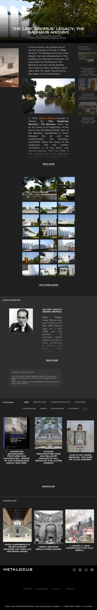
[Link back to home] (18, 569)
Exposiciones (57, 408)
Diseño (43, 408)
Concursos (80, 402)
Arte (26, 402)
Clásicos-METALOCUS (60, 402)
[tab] (26, 402)
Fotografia (73, 408)
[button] (7, 450)
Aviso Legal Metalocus (43, 606)
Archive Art (48, 486)
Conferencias (29, 408)
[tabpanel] (48, 451)
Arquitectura (39, 402)
